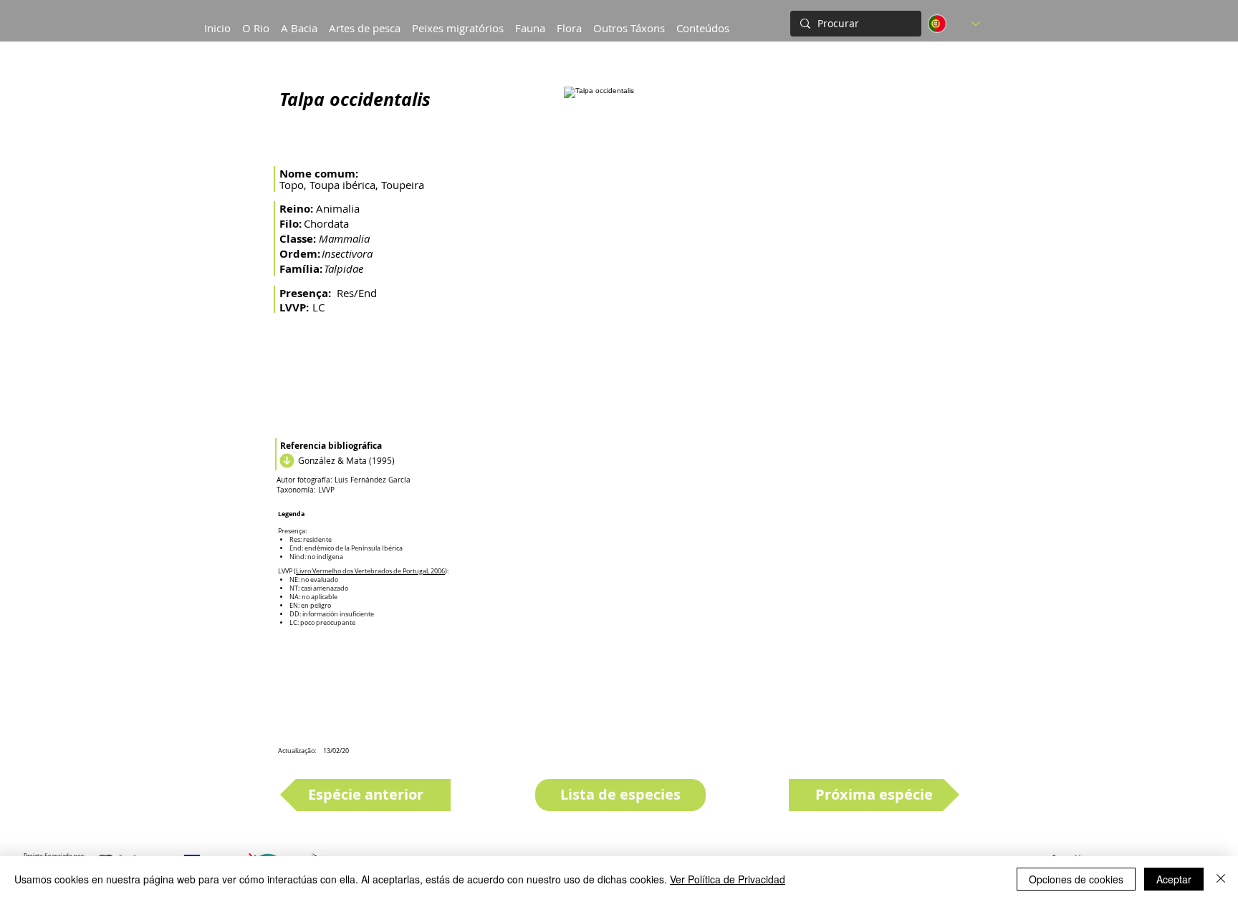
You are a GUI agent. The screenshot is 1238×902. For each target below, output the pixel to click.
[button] (299, 21)
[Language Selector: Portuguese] (954, 23)
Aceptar (1173, 879)
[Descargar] (285, 460)
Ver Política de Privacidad (727, 879)
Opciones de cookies (1076, 879)
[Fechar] (1220, 879)
